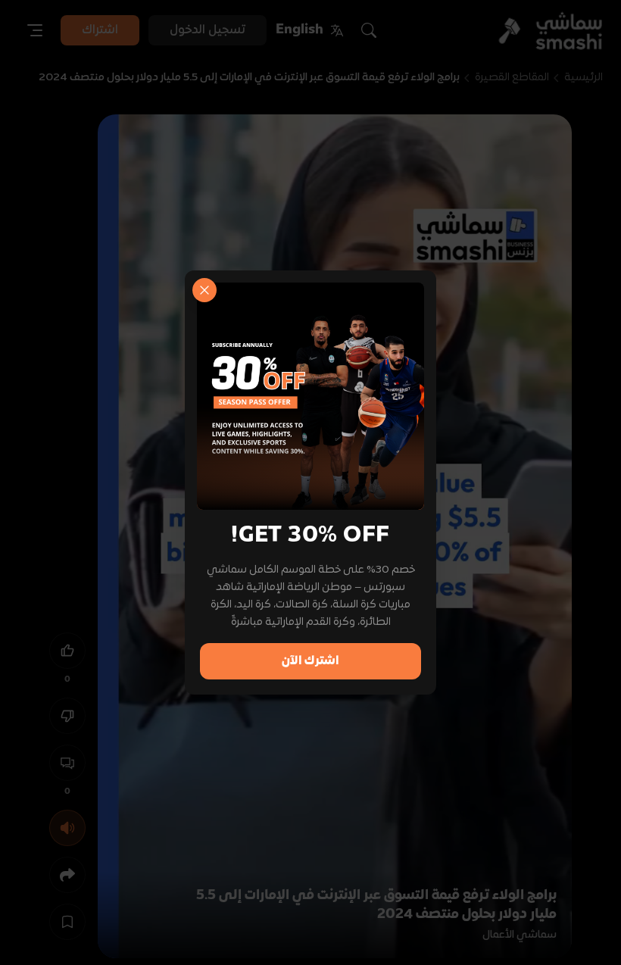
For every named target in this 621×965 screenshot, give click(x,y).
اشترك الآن (310, 661)
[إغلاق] (204, 290)
